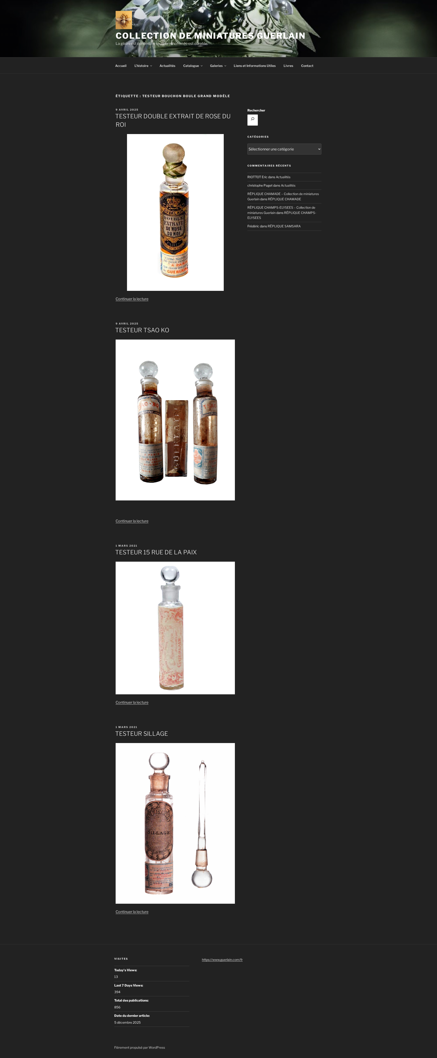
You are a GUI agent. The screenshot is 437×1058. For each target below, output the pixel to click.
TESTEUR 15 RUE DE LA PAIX (156, 552)
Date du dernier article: (132, 1015)
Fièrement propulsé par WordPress (139, 1047)
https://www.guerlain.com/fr (222, 960)
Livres (288, 66)
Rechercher (256, 110)
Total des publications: (131, 1000)
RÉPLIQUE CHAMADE (284, 199)
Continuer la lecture (132, 299)
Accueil (121, 66)
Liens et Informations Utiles (255, 66)
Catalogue (191, 66)
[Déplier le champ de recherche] (252, 119)
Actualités (167, 66)
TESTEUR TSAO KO (142, 330)
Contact (307, 66)
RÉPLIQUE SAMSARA (284, 226)
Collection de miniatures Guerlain (211, 36)
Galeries (216, 66)
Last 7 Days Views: (129, 985)
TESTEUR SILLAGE (141, 733)
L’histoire (141, 66)
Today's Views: (126, 970)
